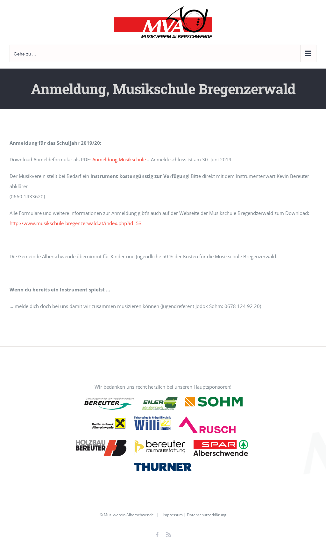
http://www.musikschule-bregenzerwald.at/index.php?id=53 (76, 223)
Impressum (172, 515)
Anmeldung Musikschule (119, 159)
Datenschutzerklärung (206, 515)
